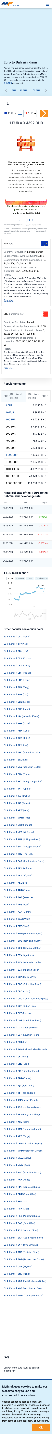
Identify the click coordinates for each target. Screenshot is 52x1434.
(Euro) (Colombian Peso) (22, 984)
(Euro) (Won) (16, 810)
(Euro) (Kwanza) (18, 897)
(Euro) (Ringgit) (18, 825)
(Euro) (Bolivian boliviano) (23, 940)
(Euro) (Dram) (17, 890)
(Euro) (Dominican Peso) (22, 1020)
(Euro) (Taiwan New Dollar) (24, 1259)
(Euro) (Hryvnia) (18, 1266)
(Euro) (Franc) (17, 709)
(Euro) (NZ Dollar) (19, 832)
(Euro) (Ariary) (17, 1158)
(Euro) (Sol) (15, 1201)
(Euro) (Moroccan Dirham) (23, 1150)
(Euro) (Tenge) (17, 1136)
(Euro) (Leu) (16, 694)
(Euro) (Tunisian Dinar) (21, 1252)
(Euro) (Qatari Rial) (19, 1223)
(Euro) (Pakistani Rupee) (22, 1216)
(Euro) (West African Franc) (23, 1288)
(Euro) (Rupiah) (17, 788)
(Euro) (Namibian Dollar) (22, 1172)
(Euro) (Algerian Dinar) (21, 1027)
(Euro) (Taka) (16, 926)
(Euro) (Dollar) (17, 636)
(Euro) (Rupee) (17, 803)
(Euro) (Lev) (16, 651)
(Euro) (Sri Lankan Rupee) (23, 1143)
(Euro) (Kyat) (17, 1165)
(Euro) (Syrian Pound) (21, 1245)
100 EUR (35, 90)
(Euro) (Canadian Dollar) (22, 767)
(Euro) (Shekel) (17, 796)
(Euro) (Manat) (17, 911)
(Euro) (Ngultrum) (19, 955)
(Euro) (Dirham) (18, 868)
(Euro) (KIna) (16, 1208)
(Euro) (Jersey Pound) (21, 1100)
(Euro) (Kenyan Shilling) (22, 1114)
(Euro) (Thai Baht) (19, 854)
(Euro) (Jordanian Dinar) (22, 1107)
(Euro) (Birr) (15, 1042)
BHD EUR (8, 83)
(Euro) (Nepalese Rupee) (22, 1187)
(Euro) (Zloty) (16, 687)
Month (10, 578)
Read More (8, 300)
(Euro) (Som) (16, 1121)
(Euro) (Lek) (16, 882)
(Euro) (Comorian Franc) (22, 1129)
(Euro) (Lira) (16, 745)
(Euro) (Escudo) (17, 1013)
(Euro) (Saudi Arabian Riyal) (24, 1237)
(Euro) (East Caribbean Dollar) (25, 1281)
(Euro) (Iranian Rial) (19, 1092)
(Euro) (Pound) (17, 672)
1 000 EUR (11, 455)
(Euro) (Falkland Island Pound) (25, 1049)
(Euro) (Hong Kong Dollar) (23, 781)
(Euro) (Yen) (16, 643)
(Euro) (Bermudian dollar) (23, 933)
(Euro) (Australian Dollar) (22, 752)
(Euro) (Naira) (17, 1179)
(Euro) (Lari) (16, 1056)
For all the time (42, 578)
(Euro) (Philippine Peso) (22, 839)
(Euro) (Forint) (17, 680)
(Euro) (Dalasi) (17, 1078)
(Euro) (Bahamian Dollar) (22, 948)
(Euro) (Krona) (17, 701)
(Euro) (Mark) (17, 919)
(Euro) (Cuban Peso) (20, 1006)
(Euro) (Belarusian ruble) (22, 962)
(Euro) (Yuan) (17, 774)
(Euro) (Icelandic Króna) (21, 716)
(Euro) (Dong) (17, 1273)
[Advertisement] (26, 33)
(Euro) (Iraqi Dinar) (19, 1085)
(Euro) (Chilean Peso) (20, 977)
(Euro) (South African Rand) (24, 861)
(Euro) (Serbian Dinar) (21, 1230)
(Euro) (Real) (16, 759)
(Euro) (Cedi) (16, 1063)
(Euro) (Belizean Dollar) (21, 969)
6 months (20, 578)
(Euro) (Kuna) (17, 730)
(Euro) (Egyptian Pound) (22, 1034)
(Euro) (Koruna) (17, 658)
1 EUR (13, 90)
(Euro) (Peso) (17, 817)
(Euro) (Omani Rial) (20, 1194)
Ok (41, 1427)
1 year (29, 578)
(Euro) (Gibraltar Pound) (22, 1071)
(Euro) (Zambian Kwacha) (23, 1295)
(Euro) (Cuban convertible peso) (26, 998)
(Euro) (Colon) (17, 991)
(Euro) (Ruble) (17, 738)
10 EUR (23, 90)
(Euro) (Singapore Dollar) (22, 846)
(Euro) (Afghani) (18, 875)
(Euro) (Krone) (17, 665)
